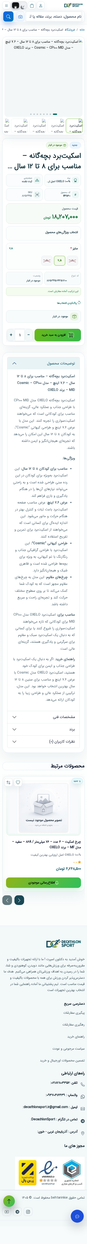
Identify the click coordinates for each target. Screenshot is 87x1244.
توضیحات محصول (61, 363)
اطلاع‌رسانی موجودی (41, 882)
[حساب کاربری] (41, 5)
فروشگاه (70, 29)
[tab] (15, 7)
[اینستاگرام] (28, 1211)
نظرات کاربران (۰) (62, 741)
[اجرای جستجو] (8, 16)
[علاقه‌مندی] (18, 782)
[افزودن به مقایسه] (8, 782)
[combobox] (54, 16)
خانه (82, 29)
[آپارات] (6, 1211)
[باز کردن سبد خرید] (32, 5)
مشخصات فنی (64, 717)
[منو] (6, 5)
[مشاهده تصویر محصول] (43, 78)
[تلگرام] (17, 1211)
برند (72, 729)
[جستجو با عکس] (20, 16)
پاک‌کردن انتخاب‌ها (67, 303)
